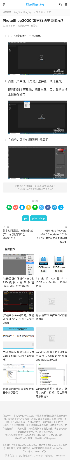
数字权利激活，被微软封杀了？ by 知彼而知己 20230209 (18, 234)
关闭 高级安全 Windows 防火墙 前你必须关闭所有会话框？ (18, 356)
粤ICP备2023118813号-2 (35, 451)
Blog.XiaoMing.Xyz (35, 4)
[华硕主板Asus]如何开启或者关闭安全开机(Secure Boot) (18, 319)
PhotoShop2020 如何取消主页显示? (33, 20)
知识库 (39, 12)
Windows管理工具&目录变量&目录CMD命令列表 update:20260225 (51, 356)
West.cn (63, 448)
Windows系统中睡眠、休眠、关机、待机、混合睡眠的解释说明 (51, 392)
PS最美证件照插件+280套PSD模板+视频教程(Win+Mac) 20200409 (18, 282)
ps (25, 218)
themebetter (56, 445)
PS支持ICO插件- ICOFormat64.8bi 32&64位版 (51, 282)
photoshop (38, 218)
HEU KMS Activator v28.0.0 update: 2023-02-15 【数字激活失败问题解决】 (52, 236)
